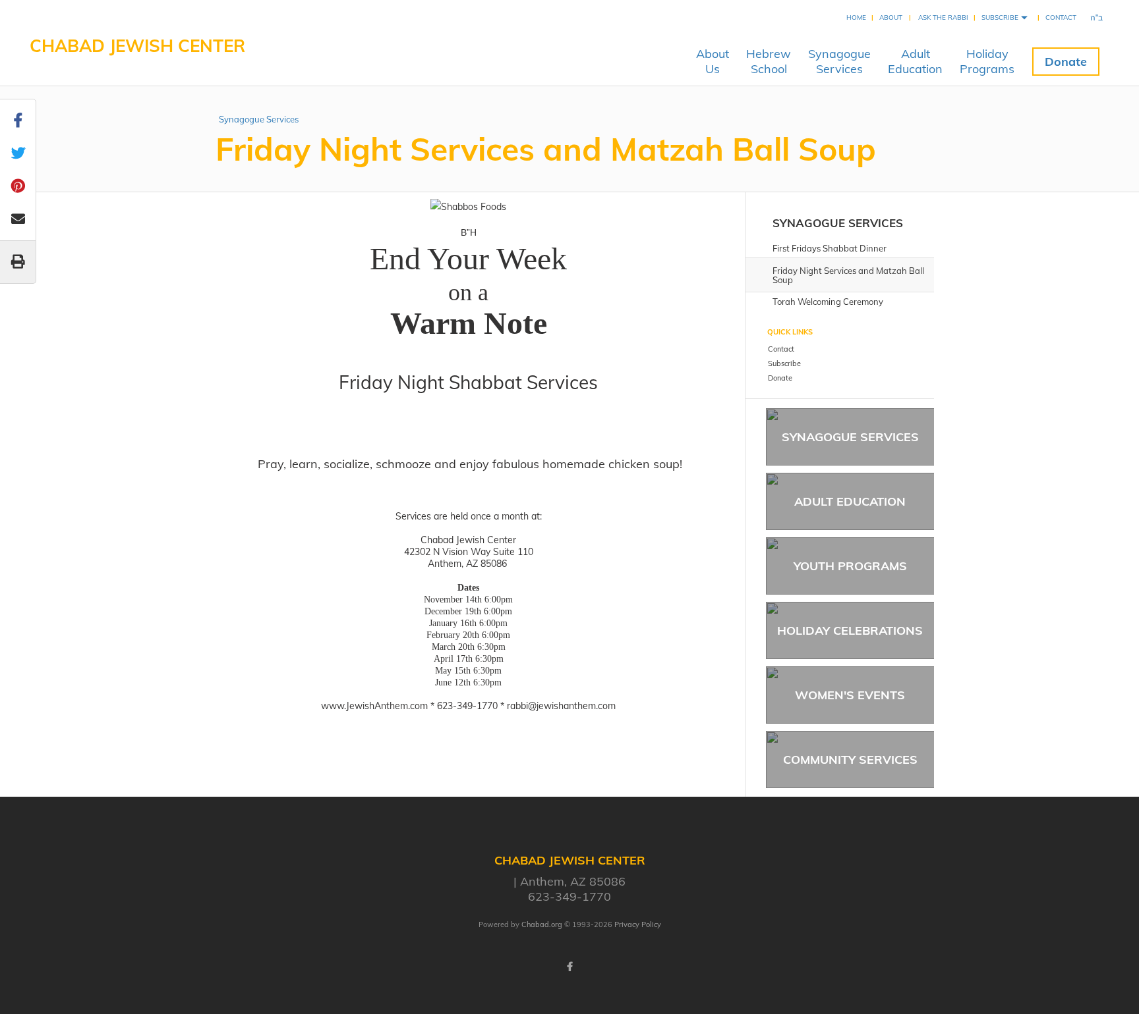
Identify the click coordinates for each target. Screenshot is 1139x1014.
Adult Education (850, 501)
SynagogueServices (839, 61)
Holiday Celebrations (850, 630)
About (890, 17)
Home (856, 17)
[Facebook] (569, 966)
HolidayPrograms (987, 61)
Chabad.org (541, 924)
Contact (1060, 17)
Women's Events (850, 695)
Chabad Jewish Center (137, 46)
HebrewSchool (768, 61)
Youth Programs (850, 566)
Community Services (850, 759)
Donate (1066, 61)
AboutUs (712, 61)
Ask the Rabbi (943, 17)
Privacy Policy (637, 924)
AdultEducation (915, 61)
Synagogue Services (259, 119)
